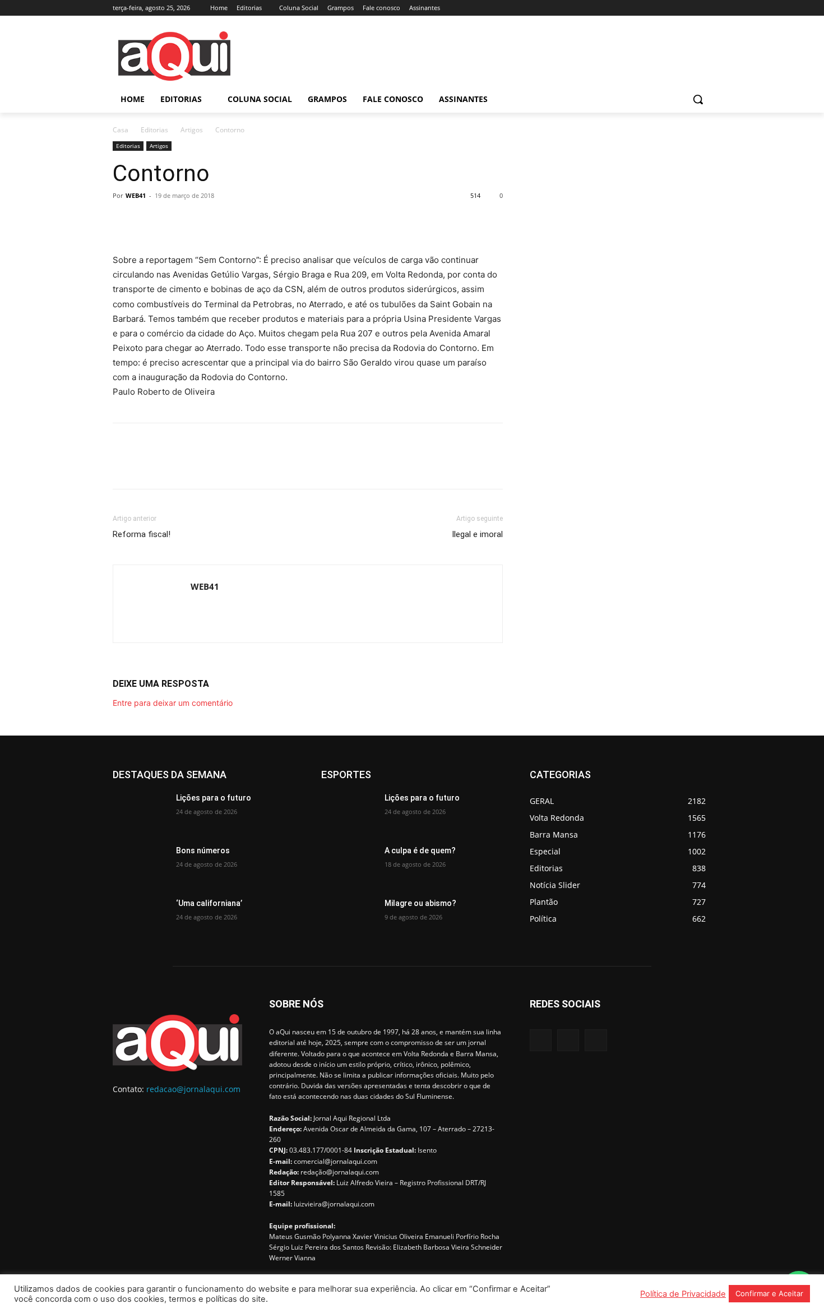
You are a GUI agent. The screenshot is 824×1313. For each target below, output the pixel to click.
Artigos (191, 130)
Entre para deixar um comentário (173, 703)
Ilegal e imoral (477, 534)
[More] (227, 221)
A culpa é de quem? (420, 850)
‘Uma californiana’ (209, 903)
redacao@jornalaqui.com (193, 1089)
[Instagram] (689, 8)
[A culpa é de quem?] (348, 864)
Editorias (154, 130)
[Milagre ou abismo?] (348, 917)
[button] (697, 99)
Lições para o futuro (213, 797)
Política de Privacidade (683, 1294)
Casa (120, 130)
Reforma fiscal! (141, 534)
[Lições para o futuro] (140, 812)
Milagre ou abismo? (420, 903)
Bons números (203, 850)
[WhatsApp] (201, 221)
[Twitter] (704, 8)
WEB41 (136, 195)
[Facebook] (674, 8)
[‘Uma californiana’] (140, 917)
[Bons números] (140, 864)
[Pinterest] (175, 221)
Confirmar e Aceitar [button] (769, 1293)
